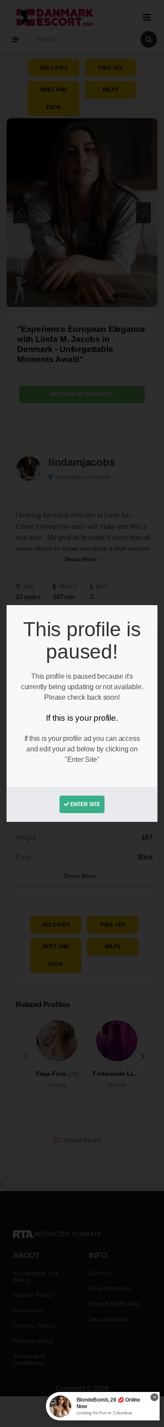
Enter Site (84, 804)
